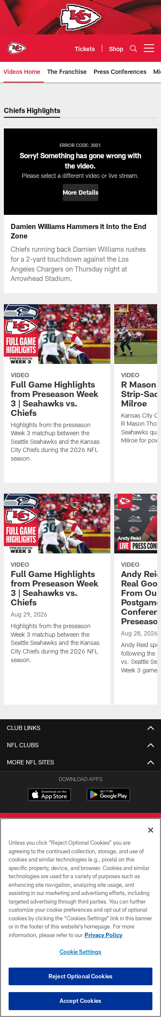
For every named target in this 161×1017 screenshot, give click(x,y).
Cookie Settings (81, 951)
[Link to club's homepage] (17, 45)
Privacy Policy (103, 934)
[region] (80, 917)
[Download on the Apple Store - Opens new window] (49, 795)
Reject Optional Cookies (80, 976)
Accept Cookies (80, 1000)
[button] (80, 192)
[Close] (150, 830)
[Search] (133, 48)
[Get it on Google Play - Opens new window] (108, 798)
